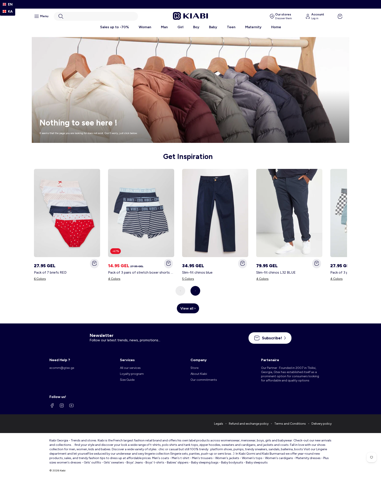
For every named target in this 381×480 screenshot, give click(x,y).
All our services (130, 368)
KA (10, 11)
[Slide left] (180, 291)
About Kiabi (198, 374)
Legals (218, 424)
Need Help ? (59, 360)
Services (127, 360)
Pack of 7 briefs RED (50, 272)
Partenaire (270, 360)
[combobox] (7, 4)
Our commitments (203, 380)
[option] (7, 11)
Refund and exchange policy (249, 424)
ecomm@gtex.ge (61, 368)
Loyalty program (132, 374)
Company (198, 360)
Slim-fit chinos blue (197, 272)
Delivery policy (322, 424)
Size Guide (127, 380)
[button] (96, 16)
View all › (188, 308)
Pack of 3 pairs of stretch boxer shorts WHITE (141, 272)
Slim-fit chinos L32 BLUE (276, 272)
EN (10, 4)
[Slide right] (195, 291)
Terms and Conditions (290, 424)
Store (194, 368)
